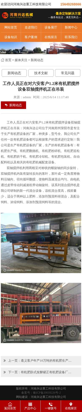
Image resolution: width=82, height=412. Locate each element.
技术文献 (41, 73)
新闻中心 (71, 27)
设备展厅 (51, 27)
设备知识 (10, 37)
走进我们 (31, 27)
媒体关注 (21, 60)
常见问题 (67, 73)
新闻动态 (37, 60)
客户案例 (31, 37)
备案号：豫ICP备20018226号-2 (41, 392)
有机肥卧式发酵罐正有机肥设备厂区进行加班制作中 (47, 372)
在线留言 (51, 37)
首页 (8, 60)
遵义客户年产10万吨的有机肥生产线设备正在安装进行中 (47, 360)
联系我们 (71, 37)
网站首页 (10, 27)
